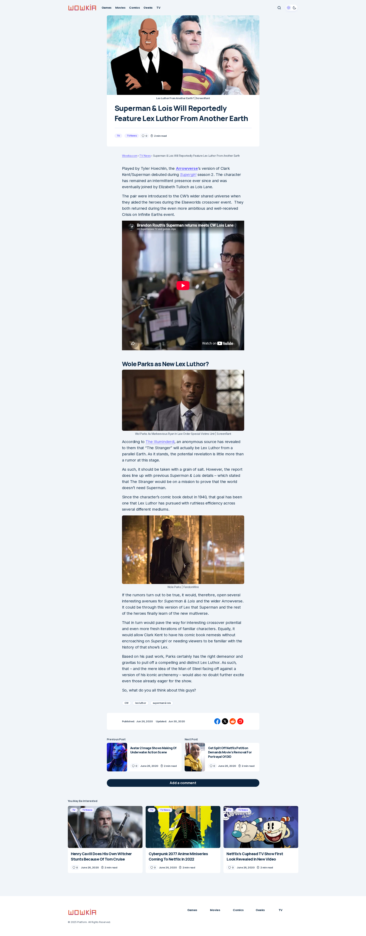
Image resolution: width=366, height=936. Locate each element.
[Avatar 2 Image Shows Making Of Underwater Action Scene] (117, 757)
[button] (279, 8)
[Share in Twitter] (225, 721)
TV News (132, 135)
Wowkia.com (129, 155)
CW (126, 703)
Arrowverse (187, 168)
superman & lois (162, 703)
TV (118, 135)
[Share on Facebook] (217, 721)
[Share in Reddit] (233, 721)
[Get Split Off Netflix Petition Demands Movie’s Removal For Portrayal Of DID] (195, 757)
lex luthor (140, 703)
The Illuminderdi (160, 441)
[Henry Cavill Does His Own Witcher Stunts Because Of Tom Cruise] (105, 827)
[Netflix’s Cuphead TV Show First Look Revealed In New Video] (260, 827)
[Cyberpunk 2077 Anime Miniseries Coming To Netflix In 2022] (183, 827)
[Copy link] (240, 721)
